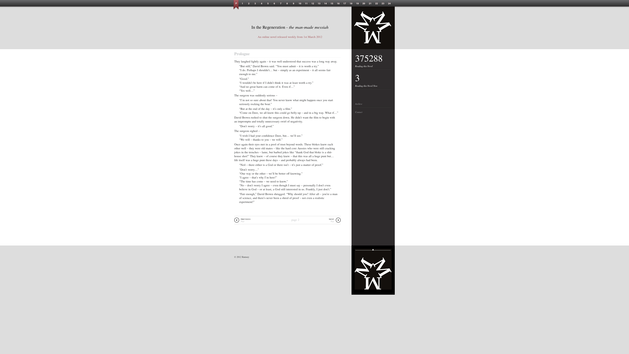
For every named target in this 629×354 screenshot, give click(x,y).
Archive (358, 103)
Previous (246, 220)
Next (331, 220)
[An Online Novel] (373, 48)
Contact (358, 112)
